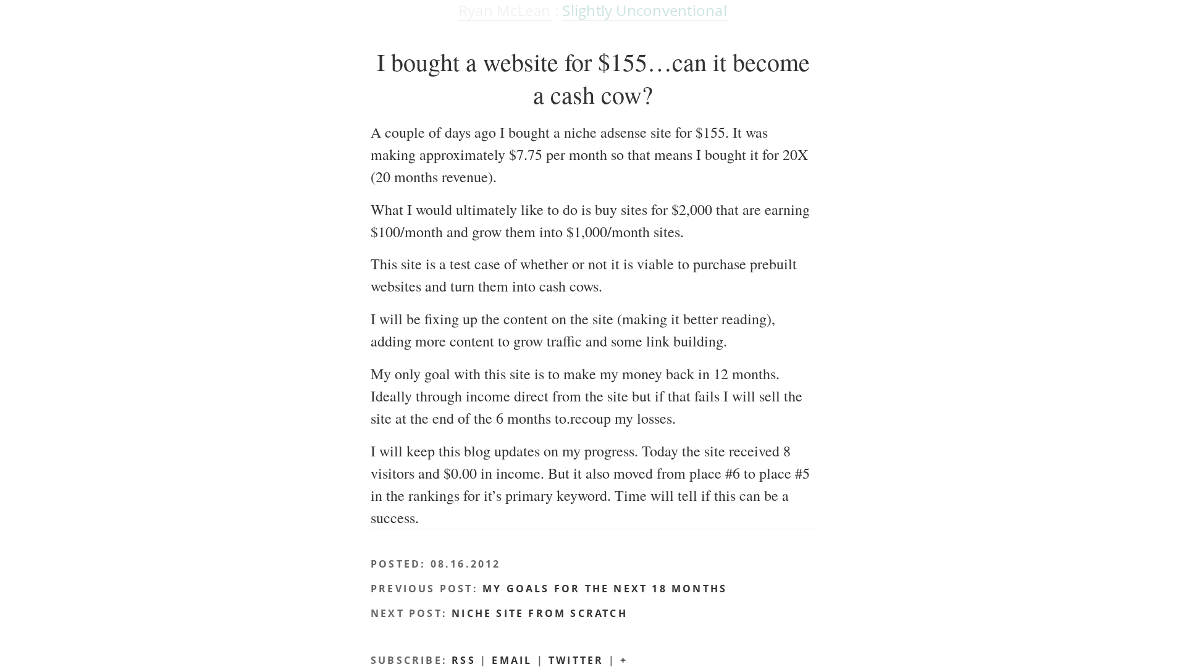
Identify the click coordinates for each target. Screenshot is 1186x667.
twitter (576, 660)
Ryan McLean (504, 10)
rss (464, 660)
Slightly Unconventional (644, 10)
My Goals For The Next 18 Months (604, 588)
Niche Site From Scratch (540, 613)
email (512, 660)
